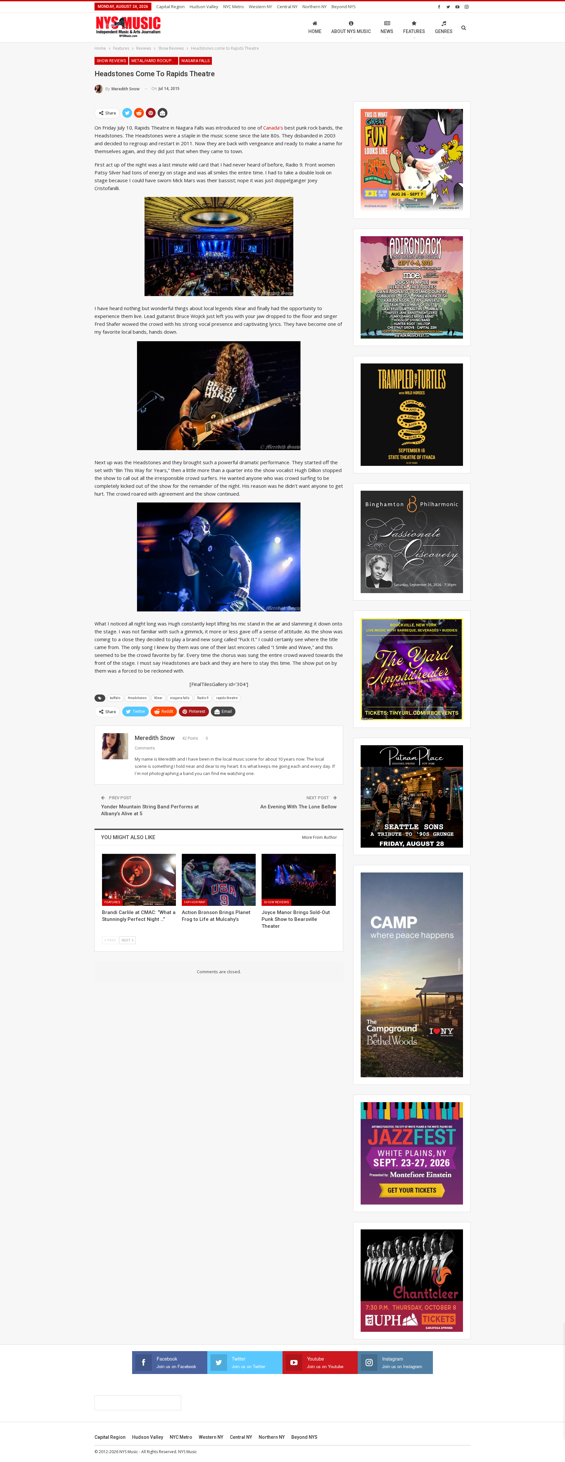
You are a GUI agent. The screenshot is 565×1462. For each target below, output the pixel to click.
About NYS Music (351, 31)
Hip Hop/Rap (194, 902)
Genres (444, 31)
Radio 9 (203, 698)
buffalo (115, 698)
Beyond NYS (344, 6)
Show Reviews (111, 61)
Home (314, 31)
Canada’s (273, 127)
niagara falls (180, 698)
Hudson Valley (204, 6)
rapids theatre (227, 698)
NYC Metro (233, 6)
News (387, 31)
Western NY (260, 6)
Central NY (287, 6)
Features (414, 31)
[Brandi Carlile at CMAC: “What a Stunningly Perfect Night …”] (139, 880)
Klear (158, 698)
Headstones (137, 698)
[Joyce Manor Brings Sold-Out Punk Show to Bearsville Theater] (298, 880)
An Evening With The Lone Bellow (298, 807)
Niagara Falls (195, 61)
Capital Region (170, 6)
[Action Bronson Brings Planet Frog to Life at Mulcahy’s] (219, 880)
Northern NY (314, 6)
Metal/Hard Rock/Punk (154, 61)
